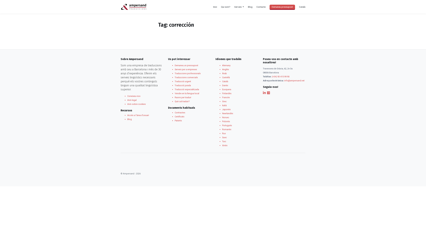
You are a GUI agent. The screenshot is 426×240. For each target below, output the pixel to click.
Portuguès (227, 125)
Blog (250, 7)
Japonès (226, 109)
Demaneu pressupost (282, 7)
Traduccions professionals (188, 73)
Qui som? (225, 7)
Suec (224, 137)
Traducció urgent (183, 81)
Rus (224, 133)
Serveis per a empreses (186, 69)
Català (225, 81)
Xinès (224, 145)
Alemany (226, 65)
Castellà (226, 77)
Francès (226, 97)
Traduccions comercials (186, 77)
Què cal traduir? (182, 101)
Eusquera (226, 89)
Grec (224, 101)
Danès (225, 85)
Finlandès (226, 93)
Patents (178, 120)
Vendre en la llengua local (187, 93)
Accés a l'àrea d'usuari (138, 115)
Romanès (226, 129)
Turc (224, 141)
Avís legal (132, 100)
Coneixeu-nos (133, 96)
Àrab (224, 73)
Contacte (261, 7)
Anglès (225, 69)
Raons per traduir (183, 97)
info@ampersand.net (294, 80)
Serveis (238, 7)
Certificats (179, 116)
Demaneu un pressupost (186, 65)
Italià (224, 105)
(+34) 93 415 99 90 (280, 76)
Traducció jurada (183, 85)
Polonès (226, 121)
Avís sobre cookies (136, 104)
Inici (215, 7)
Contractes (180, 112)
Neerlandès (227, 113)
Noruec (225, 117)
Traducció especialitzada (187, 89)
